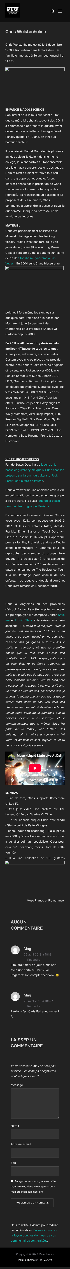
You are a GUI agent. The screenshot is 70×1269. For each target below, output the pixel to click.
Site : (14, 1163)
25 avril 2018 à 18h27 (38, 1001)
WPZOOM (46, 1259)
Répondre (33, 959)
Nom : (15, 1125)
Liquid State (23, 620)
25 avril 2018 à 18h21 (38, 954)
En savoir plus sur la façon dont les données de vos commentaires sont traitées (34, 1235)
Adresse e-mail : (22, 1144)
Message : (18, 1085)
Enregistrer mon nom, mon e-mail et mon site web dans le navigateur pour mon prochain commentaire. (34, 1186)
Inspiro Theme (26, 1259)
